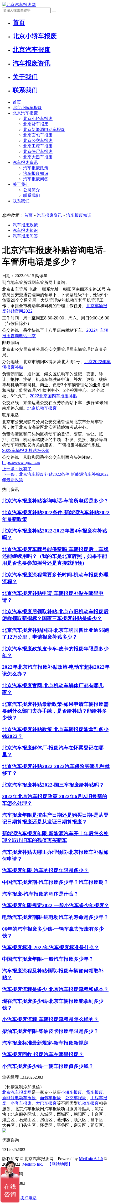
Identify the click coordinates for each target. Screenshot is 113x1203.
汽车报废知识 (35, 173)
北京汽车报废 (25, 113)
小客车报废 (21, 1103)
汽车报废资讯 (25, 162)
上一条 (17, 469)
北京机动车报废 (42, 408)
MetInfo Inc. (32, 1164)
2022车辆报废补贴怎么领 (25, 450)
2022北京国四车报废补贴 (53, 396)
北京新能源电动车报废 (44, 129)
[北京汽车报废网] (19, 4)
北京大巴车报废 (38, 157)
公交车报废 (75, 1098)
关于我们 (21, 184)
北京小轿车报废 (27, 107)
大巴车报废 (46, 1103)
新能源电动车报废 (19, 1098)
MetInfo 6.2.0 (91, 1158)
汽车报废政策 (35, 168)
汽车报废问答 (35, 179)
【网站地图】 (60, 1164)
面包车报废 (50, 1098)
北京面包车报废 (38, 135)
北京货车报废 (35, 124)
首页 (17, 102)
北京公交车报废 (38, 140)
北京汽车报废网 (17, 1092)
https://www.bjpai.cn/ (21, 462)
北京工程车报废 (38, 146)
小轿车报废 (71, 1092)
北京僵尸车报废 (38, 151)
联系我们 (31, 195)
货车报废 (94, 1092)
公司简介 (31, 190)
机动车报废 (88, 1103)
